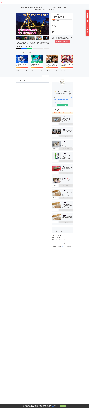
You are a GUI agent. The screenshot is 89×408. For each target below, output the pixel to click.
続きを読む (70, 97)
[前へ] (17, 24)
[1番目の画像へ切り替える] (19, 38)
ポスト (19, 48)
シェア (24, 48)
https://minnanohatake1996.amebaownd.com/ (61, 99)
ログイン (81, 2)
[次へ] (48, 24)
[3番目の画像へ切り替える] (32, 38)
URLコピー (35, 48)
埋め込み (41, 48)
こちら (63, 246)
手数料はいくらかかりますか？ (56, 237)
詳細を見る (54, 136)
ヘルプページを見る (62, 243)
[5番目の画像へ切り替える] (46, 38)
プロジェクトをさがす (50, 2)
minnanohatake (38, 9)
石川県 (53, 9)
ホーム (19, 76)
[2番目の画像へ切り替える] (25, 38)
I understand (63, 405)
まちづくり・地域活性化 (46, 9)
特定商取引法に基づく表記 (57, 102)
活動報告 (25, 76)
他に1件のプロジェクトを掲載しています (63, 91)
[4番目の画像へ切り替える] (39, 38)
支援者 (32, 76)
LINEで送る (30, 48)
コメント (45, 76)
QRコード (47, 48)
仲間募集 (38, 76)
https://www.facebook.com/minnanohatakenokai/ (61, 100)
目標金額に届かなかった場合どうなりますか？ (58, 239)
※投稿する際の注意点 (46, 83)
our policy (52, 406)
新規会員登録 (86, 2)
